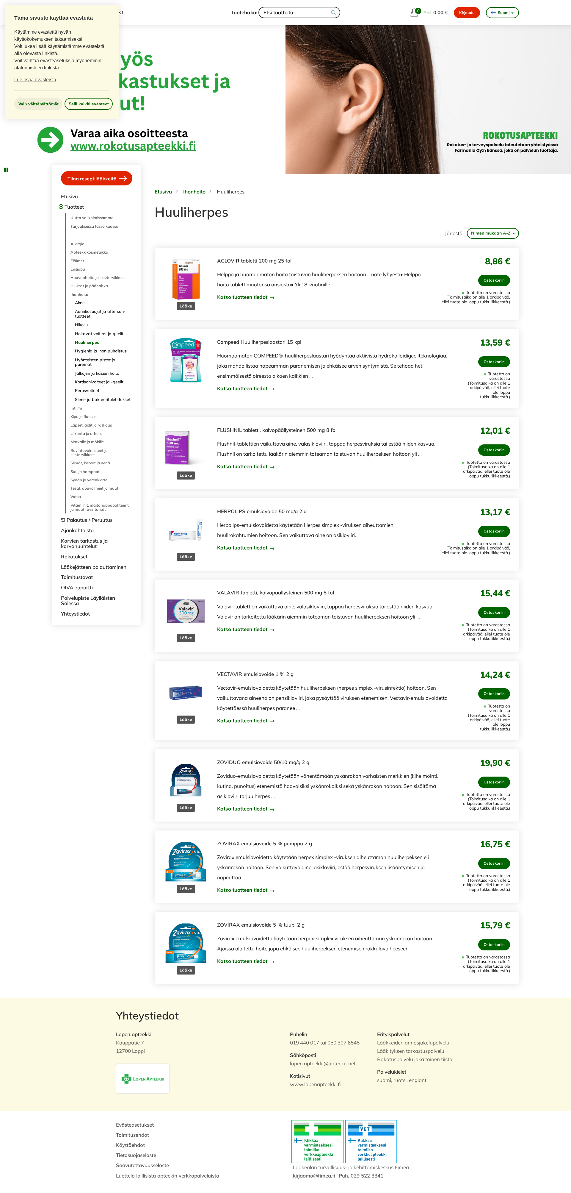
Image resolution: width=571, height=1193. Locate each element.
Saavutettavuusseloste (142, 1165)
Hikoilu (81, 324)
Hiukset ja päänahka (89, 285)
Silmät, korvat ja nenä (90, 462)
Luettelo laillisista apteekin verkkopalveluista (167, 1175)
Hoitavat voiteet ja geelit (99, 333)
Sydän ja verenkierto (89, 479)
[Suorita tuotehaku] (333, 12)
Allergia (77, 243)
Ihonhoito (79, 294)
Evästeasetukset (135, 1125)
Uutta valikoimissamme (91, 217)
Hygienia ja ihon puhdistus (101, 351)
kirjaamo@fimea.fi (314, 1175)
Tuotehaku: (244, 12)
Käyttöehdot (130, 1145)
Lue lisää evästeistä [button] (35, 79)
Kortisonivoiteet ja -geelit (99, 382)
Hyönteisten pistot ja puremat (95, 362)
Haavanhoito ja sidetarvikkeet (97, 277)
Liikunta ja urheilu (86, 433)
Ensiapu (77, 269)
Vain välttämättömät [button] (38, 104)
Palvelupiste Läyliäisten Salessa (88, 601)
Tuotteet (74, 207)
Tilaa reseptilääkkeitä (93, 179)
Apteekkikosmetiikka (89, 252)
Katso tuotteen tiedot (243, 297)
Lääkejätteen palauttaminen (93, 567)
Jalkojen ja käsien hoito (97, 373)
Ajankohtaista (77, 530)
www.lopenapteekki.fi (315, 1084)
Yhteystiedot (75, 613)
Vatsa (75, 496)
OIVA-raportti (77, 587)
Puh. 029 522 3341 (361, 1175)
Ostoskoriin (494, 280)
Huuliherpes (87, 342)
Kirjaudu (467, 12)
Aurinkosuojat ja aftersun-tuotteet (100, 313)
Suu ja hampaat (85, 471)
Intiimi (76, 408)
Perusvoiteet (87, 390)
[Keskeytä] (6, 170)
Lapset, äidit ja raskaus (91, 425)
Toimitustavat (77, 577)
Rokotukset (74, 556)
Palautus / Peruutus (89, 520)
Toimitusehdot (132, 1135)
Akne (80, 302)
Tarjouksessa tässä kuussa (94, 226)
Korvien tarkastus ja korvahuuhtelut (84, 543)
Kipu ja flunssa (83, 416)
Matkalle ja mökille (87, 441)
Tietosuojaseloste (136, 1155)
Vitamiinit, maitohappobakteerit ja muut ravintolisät (99, 507)
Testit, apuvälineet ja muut (94, 488)
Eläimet (77, 260)
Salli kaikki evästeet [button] (89, 104)
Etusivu (69, 196)
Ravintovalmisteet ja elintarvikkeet (89, 452)
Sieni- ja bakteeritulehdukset (103, 399)
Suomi (503, 12)
